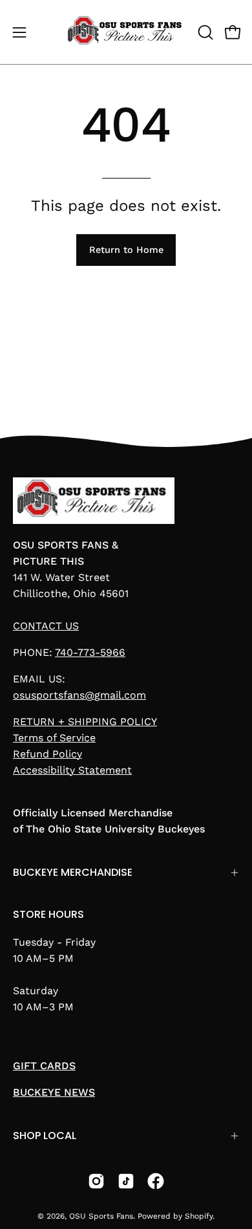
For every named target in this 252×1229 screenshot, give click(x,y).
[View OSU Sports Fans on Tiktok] (126, 1181)
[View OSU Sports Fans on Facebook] (155, 1181)
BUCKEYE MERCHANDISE (72, 872)
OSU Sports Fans (101, 1216)
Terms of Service (54, 738)
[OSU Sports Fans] (126, 32)
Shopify (199, 1216)
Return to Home (126, 250)
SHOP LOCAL (44, 1135)
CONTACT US (46, 626)
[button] (204, 32)
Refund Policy (47, 754)
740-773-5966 (90, 652)
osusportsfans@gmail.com (79, 695)
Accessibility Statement (72, 770)
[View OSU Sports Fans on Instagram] (96, 1181)
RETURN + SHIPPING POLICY (85, 721)
